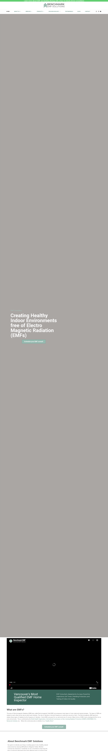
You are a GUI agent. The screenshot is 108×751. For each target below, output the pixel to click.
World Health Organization (38, 719)
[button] (34, 341)
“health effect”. (49, 721)
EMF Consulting (16, 310)
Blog (79, 11)
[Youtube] (101, 11)
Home (8, 11)
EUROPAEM (90, 719)
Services (28, 11)
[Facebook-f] (98, 11)
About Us (16, 11)
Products (40, 11)
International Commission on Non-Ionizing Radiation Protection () (66, 719)
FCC (95, 719)
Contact (87, 11)
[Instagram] (96, 11)
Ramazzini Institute (12, 721)
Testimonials (69, 11)
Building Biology (54, 11)
